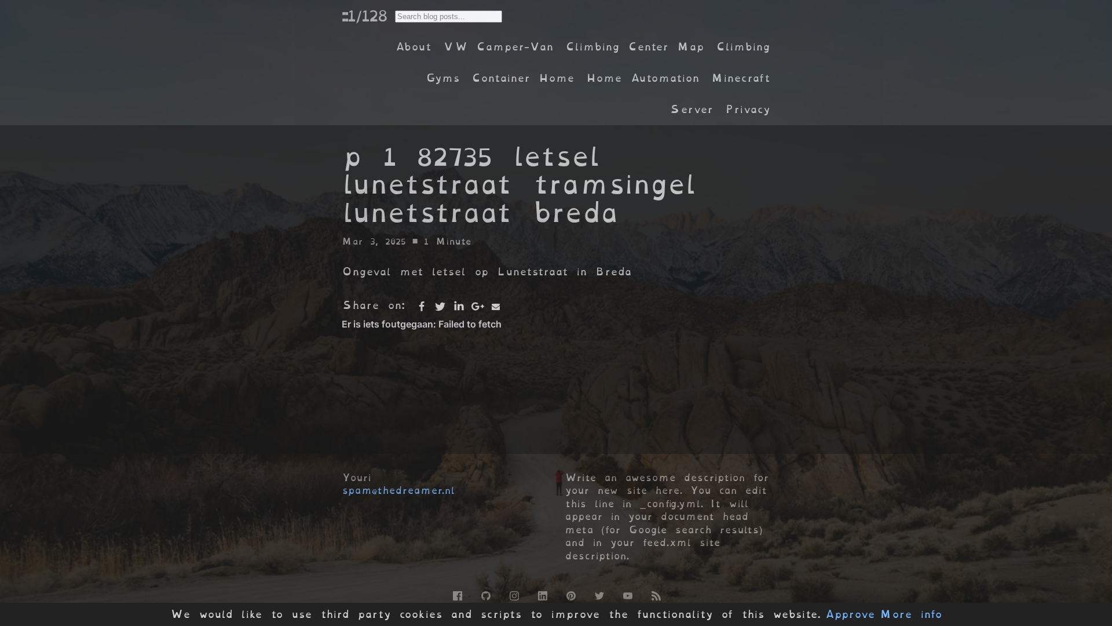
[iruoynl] (513, 594)
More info (911, 614)
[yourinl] (485, 594)
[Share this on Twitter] (440, 306)
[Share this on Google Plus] (477, 306)
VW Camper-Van (498, 46)
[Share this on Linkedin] (458, 306)
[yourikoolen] (542, 594)
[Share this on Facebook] (421, 306)
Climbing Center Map (634, 46)
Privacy (747, 109)
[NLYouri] (627, 594)
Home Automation (643, 78)
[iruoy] (456, 594)
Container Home (523, 78)
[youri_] (598, 594)
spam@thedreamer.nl (398, 490)
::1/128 (364, 16)
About (413, 46)
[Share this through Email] (496, 306)
